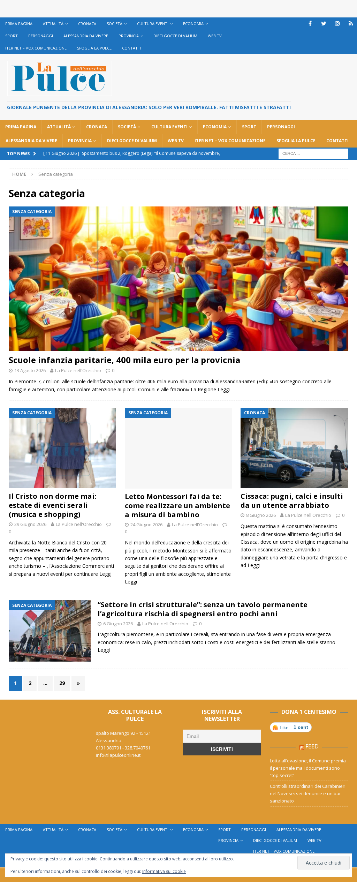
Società (114, 23)
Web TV (215, 35)
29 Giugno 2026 (30, 524)
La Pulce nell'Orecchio (78, 370)
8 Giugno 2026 (261, 515)
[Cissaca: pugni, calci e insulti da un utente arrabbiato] (294, 448)
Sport (11, 35)
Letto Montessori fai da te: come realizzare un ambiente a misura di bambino (177, 505)
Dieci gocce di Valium (175, 35)
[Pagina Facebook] (310, 23)
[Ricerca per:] (313, 153)
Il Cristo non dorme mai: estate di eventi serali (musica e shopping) (52, 505)
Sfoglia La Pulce (94, 48)
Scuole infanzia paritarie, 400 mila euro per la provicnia (124, 359)
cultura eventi (152, 23)
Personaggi (40, 35)
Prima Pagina (18, 23)
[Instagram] (337, 23)
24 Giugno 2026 (146, 524)
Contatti (131, 48)
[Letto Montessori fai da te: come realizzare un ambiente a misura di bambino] (178, 448)
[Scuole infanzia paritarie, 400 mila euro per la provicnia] (178, 278)
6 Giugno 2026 (118, 623)
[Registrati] (351, 23)
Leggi (224, 389)
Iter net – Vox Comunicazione (36, 48)
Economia (193, 23)
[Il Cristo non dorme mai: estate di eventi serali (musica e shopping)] (62, 448)
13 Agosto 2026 (30, 370)
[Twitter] (324, 23)
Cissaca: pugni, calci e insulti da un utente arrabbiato (292, 500)
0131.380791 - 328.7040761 (123, 748)
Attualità (53, 23)
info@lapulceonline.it (118, 755)
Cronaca (87, 23)
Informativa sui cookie (164, 871)
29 (62, 683)
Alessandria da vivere (85, 35)
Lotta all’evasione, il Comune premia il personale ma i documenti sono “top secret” (308, 767)
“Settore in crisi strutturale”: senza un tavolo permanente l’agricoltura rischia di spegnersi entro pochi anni (202, 609)
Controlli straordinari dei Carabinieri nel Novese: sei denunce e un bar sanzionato (307, 793)
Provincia (129, 35)
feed (312, 746)
